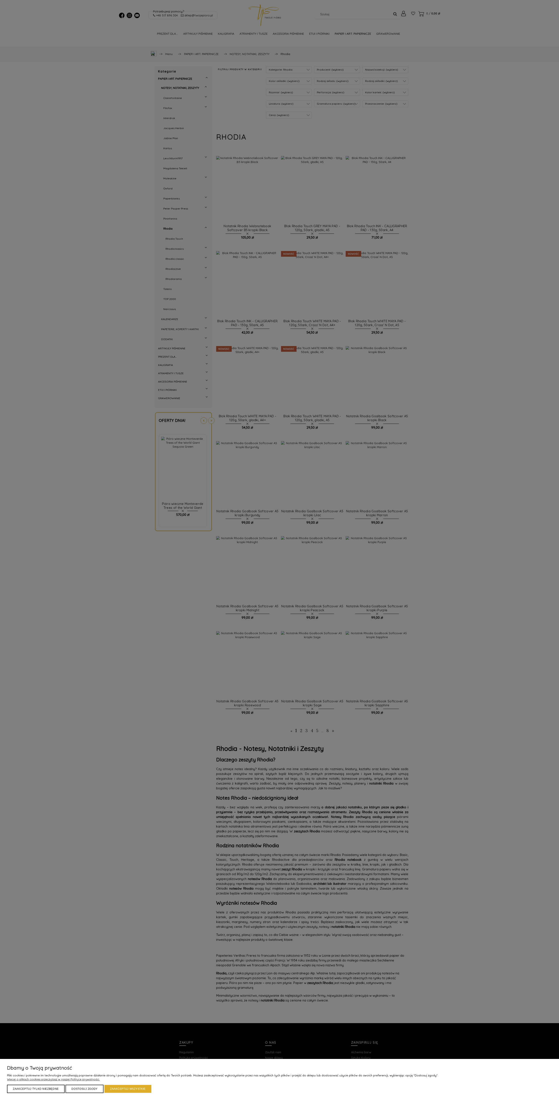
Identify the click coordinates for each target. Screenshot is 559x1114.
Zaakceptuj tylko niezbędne (36, 1088)
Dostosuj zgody (84, 1088)
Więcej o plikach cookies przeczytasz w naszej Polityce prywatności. (53, 1079)
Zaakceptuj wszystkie (128, 1088)
